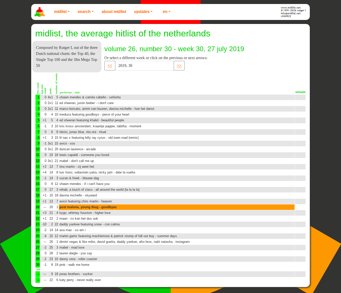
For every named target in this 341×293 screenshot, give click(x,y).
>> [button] (179, 65)
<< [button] (110, 65)
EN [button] (165, 11)
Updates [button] (142, 11)
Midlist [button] (60, 11)
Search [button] (84, 11)
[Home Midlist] (40, 12)
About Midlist (114, 11)
